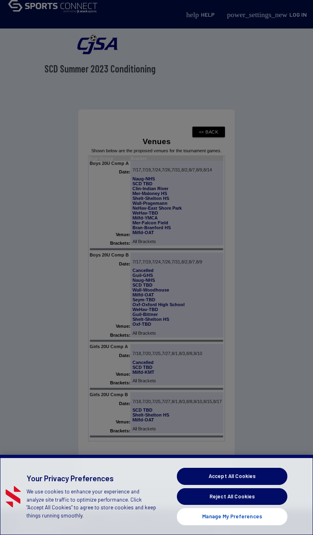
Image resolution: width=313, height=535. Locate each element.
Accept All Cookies (232, 476)
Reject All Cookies (232, 496)
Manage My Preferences (232, 516)
